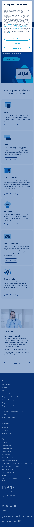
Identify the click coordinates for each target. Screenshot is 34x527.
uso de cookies (13, 25)
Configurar (8, 24)
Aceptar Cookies (17, 28)
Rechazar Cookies (17, 48)
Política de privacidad (21, 26)
